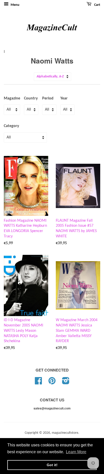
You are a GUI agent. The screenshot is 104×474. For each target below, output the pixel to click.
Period (48, 98)
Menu (14, 5)
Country (31, 98)
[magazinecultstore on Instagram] (66, 382)
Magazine (12, 98)
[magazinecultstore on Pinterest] (52, 382)
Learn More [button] (76, 452)
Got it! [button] (52, 465)
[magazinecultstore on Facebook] (38, 382)
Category (11, 126)
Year (64, 98)
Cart (96, 5)
